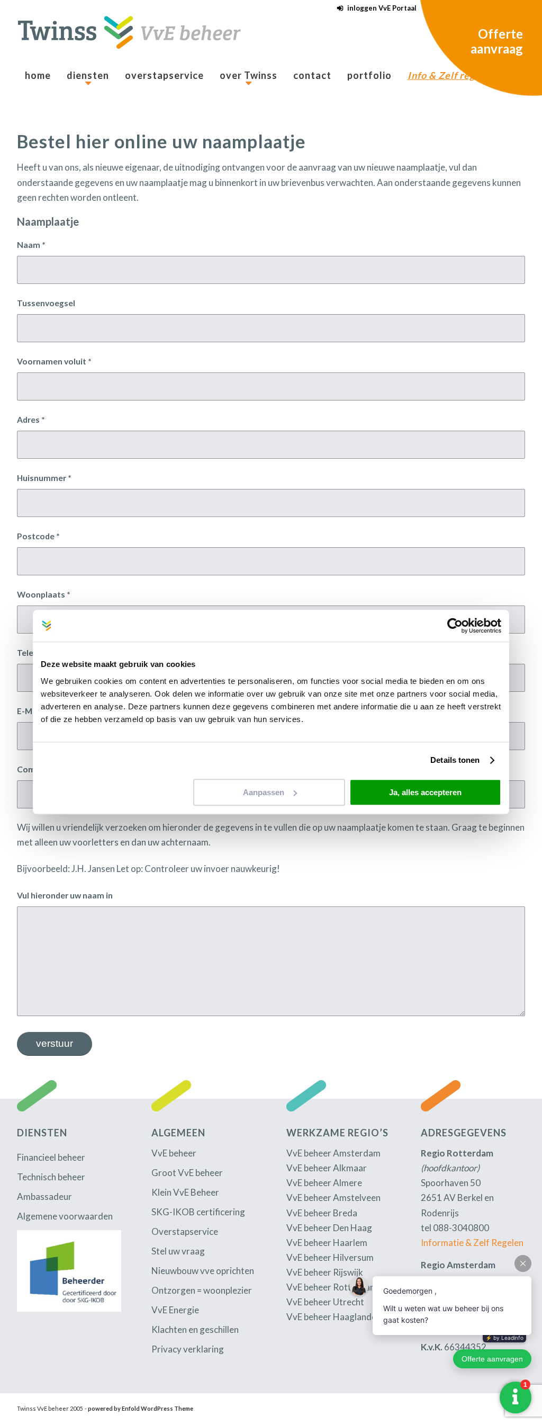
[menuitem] (374, 8)
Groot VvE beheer (187, 1172)
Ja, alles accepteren (425, 792)
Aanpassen (263, 792)
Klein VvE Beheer (185, 1192)
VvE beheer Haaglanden (333, 1316)
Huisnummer (44, 478)
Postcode (38, 536)
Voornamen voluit (54, 361)
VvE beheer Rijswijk (324, 1272)
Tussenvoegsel (46, 303)
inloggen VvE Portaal (382, 8)
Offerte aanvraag (497, 41)
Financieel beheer (51, 1157)
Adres (31, 419)
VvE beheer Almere (324, 1182)
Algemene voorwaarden (65, 1216)
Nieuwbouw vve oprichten (202, 1270)
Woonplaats (43, 594)
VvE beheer (173, 1153)
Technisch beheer (51, 1176)
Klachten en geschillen (195, 1329)
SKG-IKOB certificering (198, 1211)
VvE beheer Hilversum (330, 1257)
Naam (31, 245)
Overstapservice (184, 1231)
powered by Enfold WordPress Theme (140, 1408)
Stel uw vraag (178, 1251)
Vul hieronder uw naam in (65, 895)
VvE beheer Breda (321, 1212)
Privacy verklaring (187, 1349)
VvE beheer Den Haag (329, 1227)
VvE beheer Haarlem (326, 1242)
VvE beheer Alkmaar (326, 1167)
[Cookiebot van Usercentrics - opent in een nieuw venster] (455, 626)
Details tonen (455, 759)
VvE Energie (175, 1309)
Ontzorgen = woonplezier (201, 1290)
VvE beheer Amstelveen (333, 1197)
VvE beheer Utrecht (325, 1301)
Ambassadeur (44, 1196)
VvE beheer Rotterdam (331, 1287)
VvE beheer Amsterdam (333, 1153)
